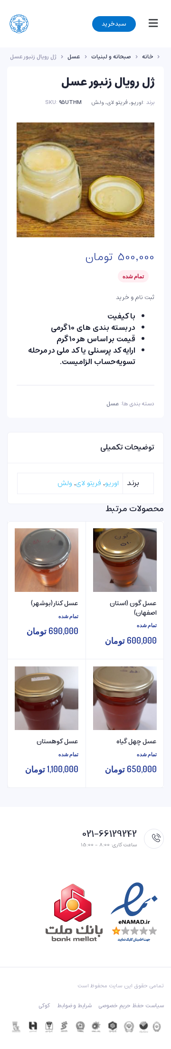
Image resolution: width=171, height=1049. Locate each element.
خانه (147, 57)
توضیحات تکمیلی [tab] (127, 447)
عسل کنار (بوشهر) (54, 604)
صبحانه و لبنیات (111, 57)
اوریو (137, 102)
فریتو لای (117, 102)
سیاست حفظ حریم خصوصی (131, 1006)
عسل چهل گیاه (136, 742)
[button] (151, 23)
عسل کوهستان (57, 742)
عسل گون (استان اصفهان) (133, 608)
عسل (73, 57)
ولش (97, 102)
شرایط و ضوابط (74, 1006)
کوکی (44, 1006)
